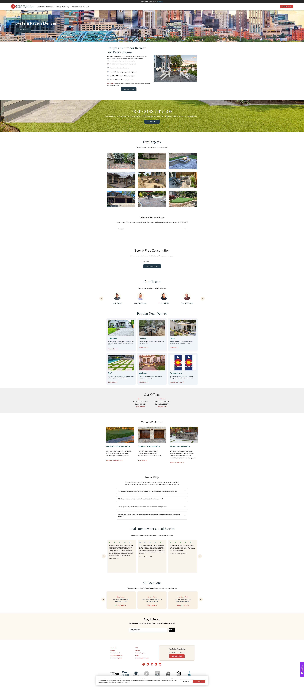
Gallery (58, 7)
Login (87, 7)
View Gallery (112, 349)
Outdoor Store (76, 7)
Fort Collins (162, 399)
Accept (199, 681)
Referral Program (140, 653)
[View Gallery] (152, 445)
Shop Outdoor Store (176, 382)
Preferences (186, 681)
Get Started (286, 6)
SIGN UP (171, 629)
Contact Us (113, 648)
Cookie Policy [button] (174, 680)
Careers (112, 650)
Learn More (160, 1)
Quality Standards (115, 653)
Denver (140, 399)
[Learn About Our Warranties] (119, 445)
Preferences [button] (126, 682)
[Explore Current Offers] (184, 445)
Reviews (137, 650)
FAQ (136, 648)
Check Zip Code (152, 266)
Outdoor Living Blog (116, 658)
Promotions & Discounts (142, 658)
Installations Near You (116, 655)
